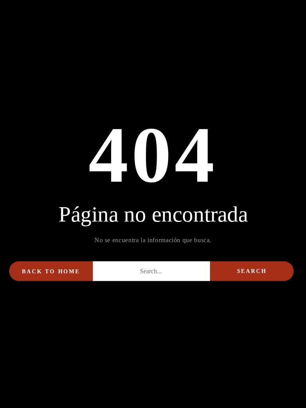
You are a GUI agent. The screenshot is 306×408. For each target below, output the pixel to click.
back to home (51, 272)
